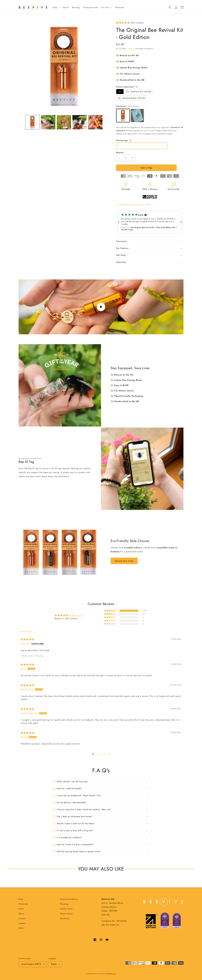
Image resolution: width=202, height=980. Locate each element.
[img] (27, 639)
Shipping (131, 48)
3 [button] (102, 754)
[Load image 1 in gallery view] (32, 122)
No (120, 91)
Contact (22, 918)
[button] (56, 7)
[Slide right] (106, 122)
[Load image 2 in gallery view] (48, 122)
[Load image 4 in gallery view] (79, 122)
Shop (55, 7)
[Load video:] (101, 306)
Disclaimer (65, 918)
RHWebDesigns (110, 974)
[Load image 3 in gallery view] (64, 122)
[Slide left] (22, 122)
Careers (22, 923)
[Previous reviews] (118, 222)
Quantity (120, 152)
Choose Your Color (124, 560)
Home (21, 908)
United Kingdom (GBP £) (31, 964)
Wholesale (23, 903)
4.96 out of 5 (76, 615)
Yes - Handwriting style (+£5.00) (131, 98)
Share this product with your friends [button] (135, 204)
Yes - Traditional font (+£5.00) (138, 91)
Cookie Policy (66, 908)
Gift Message (129, 140)
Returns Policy (66, 913)
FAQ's (21, 928)
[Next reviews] (181, 222)
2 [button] (97, 754)
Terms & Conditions (69, 899)
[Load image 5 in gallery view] (95, 122)
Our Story (105, 7)
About (21, 913)
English (54, 964)
